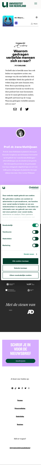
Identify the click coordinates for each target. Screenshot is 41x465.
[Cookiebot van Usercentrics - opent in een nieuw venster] (29, 187)
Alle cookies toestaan (20, 261)
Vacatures (20, 425)
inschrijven (20, 361)
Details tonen (29, 254)
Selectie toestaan (20, 268)
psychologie (20, 65)
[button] (36, 3)
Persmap (20, 401)
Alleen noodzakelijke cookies (21, 275)
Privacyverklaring (20, 409)
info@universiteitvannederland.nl (20, 448)
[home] (14, 3)
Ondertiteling (20, 417)
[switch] (35, 232)
